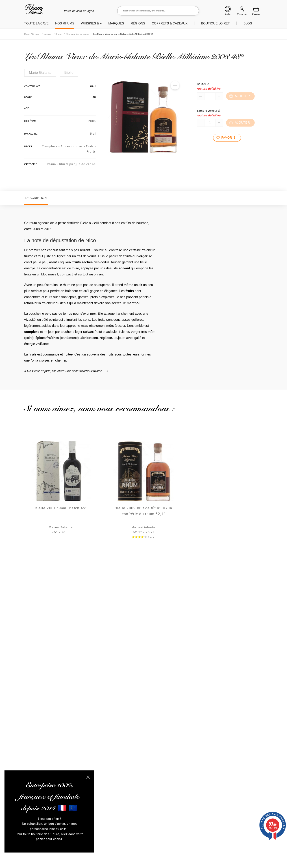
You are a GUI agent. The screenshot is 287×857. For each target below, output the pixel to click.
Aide (227, 14)
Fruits (91, 151)
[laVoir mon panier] (256, 11)
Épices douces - (73, 146)
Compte (242, 14)
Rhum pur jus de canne (77, 33)
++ (94, 108)
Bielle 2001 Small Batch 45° (61, 508)
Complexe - (51, 146)
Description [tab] (36, 198)
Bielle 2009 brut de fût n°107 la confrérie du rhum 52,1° (143, 511)
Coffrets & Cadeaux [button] (169, 23)
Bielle (69, 72)
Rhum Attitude (33, 11)
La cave (47, 33)
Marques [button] (116, 23)
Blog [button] (248, 23)
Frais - (91, 146)
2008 (92, 121)
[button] (175, 85)
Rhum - (53, 164)
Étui (92, 133)
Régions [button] (138, 23)
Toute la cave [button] (36, 23)
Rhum (58, 33)
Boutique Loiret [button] (215, 23)
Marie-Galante (40, 72)
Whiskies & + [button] (91, 23)
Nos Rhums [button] (64, 23)
